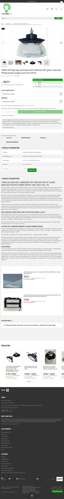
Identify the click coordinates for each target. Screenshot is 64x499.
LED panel (3, 457)
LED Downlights (4, 466)
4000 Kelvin (39, 156)
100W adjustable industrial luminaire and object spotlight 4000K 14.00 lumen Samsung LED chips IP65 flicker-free (42, 295)
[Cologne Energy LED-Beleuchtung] (7, 9)
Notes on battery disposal (6, 447)
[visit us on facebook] (7, 390)
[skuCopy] (18, 76)
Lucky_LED (27, 298)
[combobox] (32, 94)
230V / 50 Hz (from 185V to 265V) (31, 160)
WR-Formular (4, 434)
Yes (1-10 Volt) (26, 164)
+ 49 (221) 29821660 (6, 400)
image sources (4, 445)
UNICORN (26, 275)
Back (2, 23)
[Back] (3, 43)
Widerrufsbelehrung (5, 432)
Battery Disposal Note (5, 443)
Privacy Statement (5, 441)
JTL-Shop (60, 487)
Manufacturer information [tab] (12, 142)
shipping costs (12, 84)
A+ (23, 172)
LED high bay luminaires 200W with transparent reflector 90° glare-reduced (50, 368)
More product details (8, 127)
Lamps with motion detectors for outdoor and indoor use (13, 472)
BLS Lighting (4, 66)
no (31, 164)
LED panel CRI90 (4, 459)
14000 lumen (26, 168)
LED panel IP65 (4, 461)
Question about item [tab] (25, 138)
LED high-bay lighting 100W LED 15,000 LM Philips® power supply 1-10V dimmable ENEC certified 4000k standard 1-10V (13, 369)
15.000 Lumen (33, 168)
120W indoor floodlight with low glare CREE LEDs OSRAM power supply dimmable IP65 (42, 272)
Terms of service (4, 438)
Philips (31, 120)
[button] (13, 356)
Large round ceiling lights (6, 470)
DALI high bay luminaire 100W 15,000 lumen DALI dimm (30, 368)
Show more (32, 170)
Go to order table (29, 105)
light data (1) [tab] (43, 138)
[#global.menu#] (61, 9)
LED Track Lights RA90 (6, 463)
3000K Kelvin (32, 156)
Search (58, 18)
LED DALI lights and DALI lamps (7, 468)
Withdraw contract (57, 491)
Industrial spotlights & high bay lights (20, 23)
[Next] (61, 43)
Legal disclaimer (4, 436)
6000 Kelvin (26, 156)
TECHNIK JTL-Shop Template (56, 489)
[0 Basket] (56, 9)
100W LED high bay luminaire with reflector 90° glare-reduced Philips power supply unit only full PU (22, 24)
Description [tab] (8, 138)
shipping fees (13, 491)
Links (2, 449)
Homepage (8, 23)
